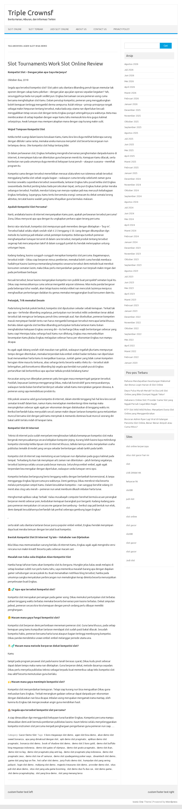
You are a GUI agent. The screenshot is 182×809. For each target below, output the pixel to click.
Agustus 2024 (131, 202)
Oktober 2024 (131, 190)
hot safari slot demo (47, 760)
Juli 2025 (128, 138)
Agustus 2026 (131, 64)
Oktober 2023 (131, 259)
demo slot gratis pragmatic (81, 747)
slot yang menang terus (70, 773)
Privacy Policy (122, 29)
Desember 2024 (132, 179)
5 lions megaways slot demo (58, 735)
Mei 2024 (129, 219)
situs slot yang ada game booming (47, 769)
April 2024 (129, 225)
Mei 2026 (129, 81)
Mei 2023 (129, 288)
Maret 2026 (130, 93)
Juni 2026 (129, 75)
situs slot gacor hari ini (137, 455)
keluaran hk (132, 481)
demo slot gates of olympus (50, 747)
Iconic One (138, 801)
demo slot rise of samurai (39, 756)
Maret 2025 (130, 161)
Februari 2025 (131, 167)
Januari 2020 (130, 362)
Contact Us (99, 29)
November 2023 (132, 253)
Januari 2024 (130, 242)
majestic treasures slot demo (72, 764)
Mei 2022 (129, 339)
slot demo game (103, 769)
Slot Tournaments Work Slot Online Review (55, 63)
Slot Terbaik (36, 29)
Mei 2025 (129, 150)
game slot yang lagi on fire (22, 760)
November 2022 (132, 322)
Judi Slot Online (59, 29)
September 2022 (132, 334)
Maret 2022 (130, 351)
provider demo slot (99, 764)
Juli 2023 (128, 276)
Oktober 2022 (131, 328)
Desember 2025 (132, 110)
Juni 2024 (129, 213)
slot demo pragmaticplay (21, 773)
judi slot (130, 499)
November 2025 (132, 115)
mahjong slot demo (45, 764)
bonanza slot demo (30, 743)
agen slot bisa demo (85, 735)
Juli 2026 (128, 69)
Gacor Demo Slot (28, 735)
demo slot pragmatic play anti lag (44, 752)
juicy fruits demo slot (71, 760)
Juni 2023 (129, 282)
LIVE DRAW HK (133, 472)
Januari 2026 (130, 104)
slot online (131, 516)
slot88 (129, 490)
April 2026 (129, 87)
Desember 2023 (132, 248)
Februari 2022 (131, 357)
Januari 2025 (130, 173)
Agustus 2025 (131, 133)
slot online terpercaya (137, 446)
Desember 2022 (132, 317)
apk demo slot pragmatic (73, 739)
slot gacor (131, 525)
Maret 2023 (130, 299)
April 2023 (129, 293)
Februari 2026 (131, 98)
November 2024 (132, 184)
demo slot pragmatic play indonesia (82, 752)
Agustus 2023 (131, 271)
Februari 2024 (131, 236)
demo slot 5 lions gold (83, 743)
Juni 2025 (129, 144)
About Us (81, 29)
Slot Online (15, 29)
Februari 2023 (131, 305)
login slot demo (25, 764)
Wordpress (171, 801)
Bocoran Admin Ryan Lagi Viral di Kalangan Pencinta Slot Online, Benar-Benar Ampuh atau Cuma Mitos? (148, 423)
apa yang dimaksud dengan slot (41, 739)
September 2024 (132, 196)
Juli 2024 (128, 207)
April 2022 (129, 345)
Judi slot (130, 560)
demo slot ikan (104, 747)
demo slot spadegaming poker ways (72, 756)
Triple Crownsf (30, 12)
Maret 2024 (130, 230)
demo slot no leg (17, 752)
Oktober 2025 (131, 121)
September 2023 (132, 265)
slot (128, 464)
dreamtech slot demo (104, 756)
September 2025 (132, 127)
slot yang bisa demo (46, 773)
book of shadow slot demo (56, 743)
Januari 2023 (130, 311)
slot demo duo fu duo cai (80, 769)
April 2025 (129, 156)
